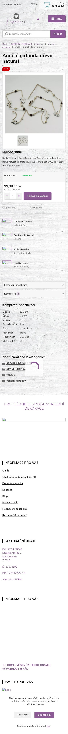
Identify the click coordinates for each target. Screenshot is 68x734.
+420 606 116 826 (11, 4)
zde (48, 726)
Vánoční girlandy (16, 380)
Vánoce (40, 44)
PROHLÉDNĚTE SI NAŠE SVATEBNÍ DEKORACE (34, 406)
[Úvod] (15, 19)
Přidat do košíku (37, 196)
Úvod (4, 44)
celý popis (14, 165)
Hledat (57, 33)
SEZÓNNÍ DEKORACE (21, 44)
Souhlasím (44, 715)
